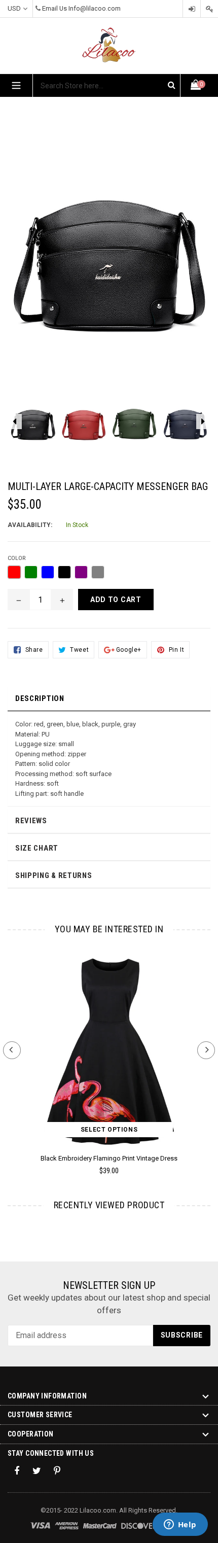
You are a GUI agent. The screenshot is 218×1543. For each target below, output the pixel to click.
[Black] (64, 572)
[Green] (31, 572)
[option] (33, 425)
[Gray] (97, 572)
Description (39, 698)
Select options (109, 1129)
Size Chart (36, 848)
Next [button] (206, 1050)
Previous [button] (12, 1050)
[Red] (14, 572)
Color (17, 558)
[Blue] (47, 572)
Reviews (31, 820)
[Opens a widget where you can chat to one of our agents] (180, 1525)
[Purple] (81, 572)
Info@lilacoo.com (94, 8)
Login (191, 9)
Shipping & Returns (53, 875)
